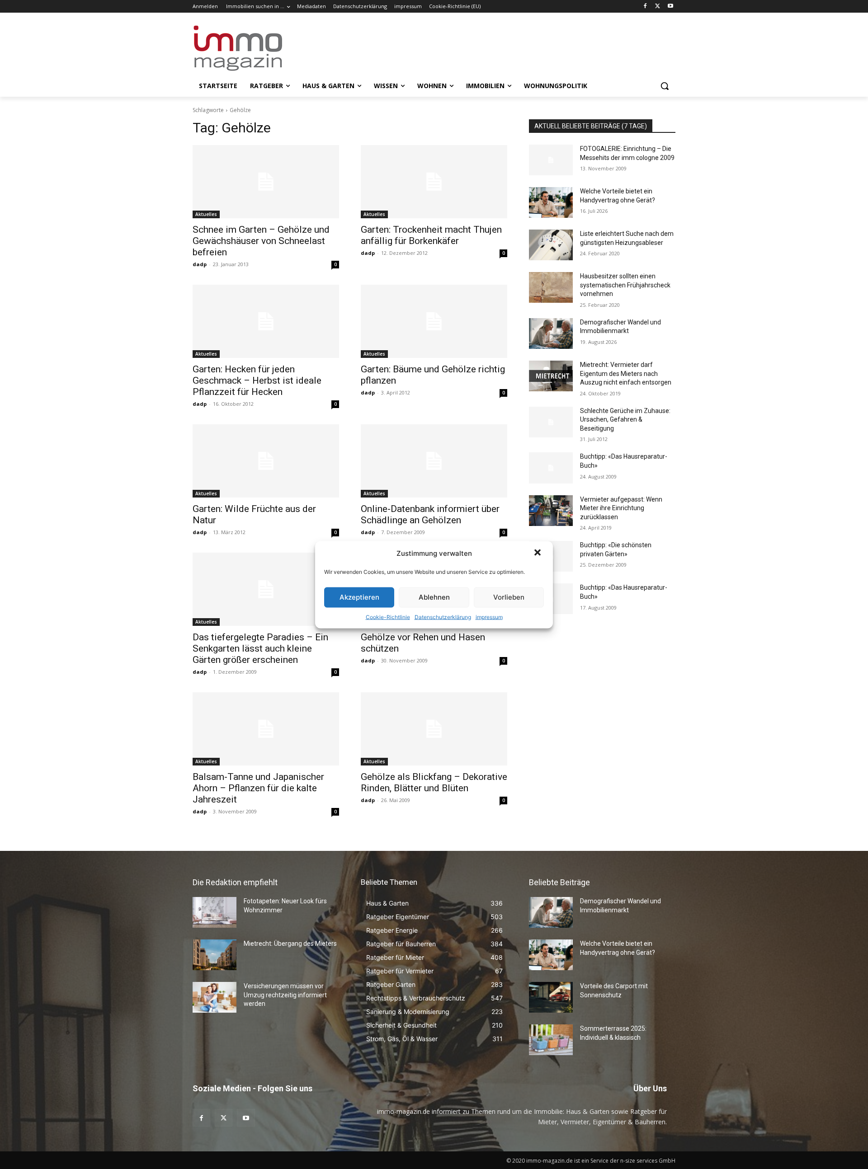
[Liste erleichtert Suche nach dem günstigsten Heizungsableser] (551, 245)
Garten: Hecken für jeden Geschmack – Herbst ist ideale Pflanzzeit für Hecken (257, 380)
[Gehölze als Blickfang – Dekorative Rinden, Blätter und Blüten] (434, 728)
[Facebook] (645, 6)
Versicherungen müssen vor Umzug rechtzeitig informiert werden (285, 994)
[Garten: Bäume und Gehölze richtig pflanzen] (434, 321)
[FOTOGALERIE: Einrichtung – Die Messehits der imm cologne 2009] (551, 160)
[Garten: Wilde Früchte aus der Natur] (266, 461)
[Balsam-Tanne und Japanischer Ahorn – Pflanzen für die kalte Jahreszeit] (266, 728)
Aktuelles (206, 214)
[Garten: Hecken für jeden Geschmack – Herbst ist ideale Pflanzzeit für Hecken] (266, 321)
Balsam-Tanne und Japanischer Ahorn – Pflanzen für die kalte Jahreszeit (258, 788)
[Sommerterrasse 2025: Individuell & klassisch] (551, 1039)
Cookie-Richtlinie (388, 616)
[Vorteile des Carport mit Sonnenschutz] (551, 997)
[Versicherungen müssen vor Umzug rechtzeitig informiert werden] (214, 997)
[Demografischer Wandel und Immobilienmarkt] (551, 333)
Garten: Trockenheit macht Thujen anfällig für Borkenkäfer (431, 235)
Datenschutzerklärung (443, 616)
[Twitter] (657, 6)
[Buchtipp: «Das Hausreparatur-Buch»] (551, 467)
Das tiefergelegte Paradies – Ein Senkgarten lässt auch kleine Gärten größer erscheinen (260, 648)
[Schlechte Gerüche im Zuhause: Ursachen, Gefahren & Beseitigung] (551, 422)
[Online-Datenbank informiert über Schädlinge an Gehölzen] (434, 461)
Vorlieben (508, 597)
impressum (489, 616)
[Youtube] (670, 6)
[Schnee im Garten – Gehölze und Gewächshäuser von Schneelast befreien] (266, 181)
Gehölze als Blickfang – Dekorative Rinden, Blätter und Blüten (434, 782)
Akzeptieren (359, 597)
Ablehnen (434, 597)
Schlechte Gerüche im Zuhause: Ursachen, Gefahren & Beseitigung (625, 419)
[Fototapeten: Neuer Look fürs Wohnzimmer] (214, 912)
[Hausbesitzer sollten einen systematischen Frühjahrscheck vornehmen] (551, 287)
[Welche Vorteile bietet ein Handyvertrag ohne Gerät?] (551, 202)
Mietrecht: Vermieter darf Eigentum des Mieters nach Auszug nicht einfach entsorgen (625, 373)
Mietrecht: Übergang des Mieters (290, 943)
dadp (200, 264)
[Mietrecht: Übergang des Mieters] (214, 954)
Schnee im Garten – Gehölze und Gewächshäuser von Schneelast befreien (261, 241)
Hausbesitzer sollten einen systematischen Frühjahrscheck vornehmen (625, 284)
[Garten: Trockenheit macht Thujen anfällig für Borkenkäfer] (434, 181)
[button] (538, 553)
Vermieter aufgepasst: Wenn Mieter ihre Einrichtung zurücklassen (621, 508)
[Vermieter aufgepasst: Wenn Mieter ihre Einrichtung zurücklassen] (551, 510)
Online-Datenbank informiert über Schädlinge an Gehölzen (430, 514)
